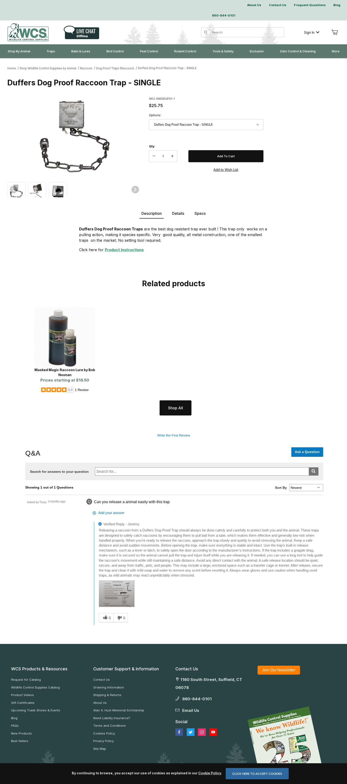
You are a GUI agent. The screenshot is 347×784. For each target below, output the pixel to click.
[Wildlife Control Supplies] (28, 32)
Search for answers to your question (59, 471)
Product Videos (22, 695)
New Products (21, 733)
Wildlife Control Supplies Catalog (35, 687)
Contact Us (101, 679)
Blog (14, 718)
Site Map (99, 749)
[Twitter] (191, 732)
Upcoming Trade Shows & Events (35, 710)
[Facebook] (179, 732)
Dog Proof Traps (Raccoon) (115, 68)
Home (11, 68)
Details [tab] (178, 213)
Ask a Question (307, 452)
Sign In (309, 32)
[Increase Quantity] (172, 156)
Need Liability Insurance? (111, 718)
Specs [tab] (200, 213)
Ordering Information (108, 687)
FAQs (15, 725)
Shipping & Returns (107, 695)
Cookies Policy (104, 733)
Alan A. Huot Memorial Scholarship (118, 710)
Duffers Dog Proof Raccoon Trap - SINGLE (167, 68)
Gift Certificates (22, 703)
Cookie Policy (209, 773)
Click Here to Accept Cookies (257, 774)
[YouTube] (213, 732)
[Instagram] (202, 732)
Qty (152, 146)
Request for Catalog (26, 679)
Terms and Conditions (109, 725)
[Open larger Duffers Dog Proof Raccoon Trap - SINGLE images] (74, 136)
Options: (155, 115)
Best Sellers (19, 741)
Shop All (175, 408)
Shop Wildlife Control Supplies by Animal (48, 68)
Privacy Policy (103, 741)
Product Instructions (124, 249)
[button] (16, 191)
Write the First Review (173, 435)
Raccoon (86, 68)
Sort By (281, 487)
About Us (100, 703)
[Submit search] (313, 471)
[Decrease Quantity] (154, 156)
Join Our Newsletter (278, 670)
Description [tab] (151, 213)
